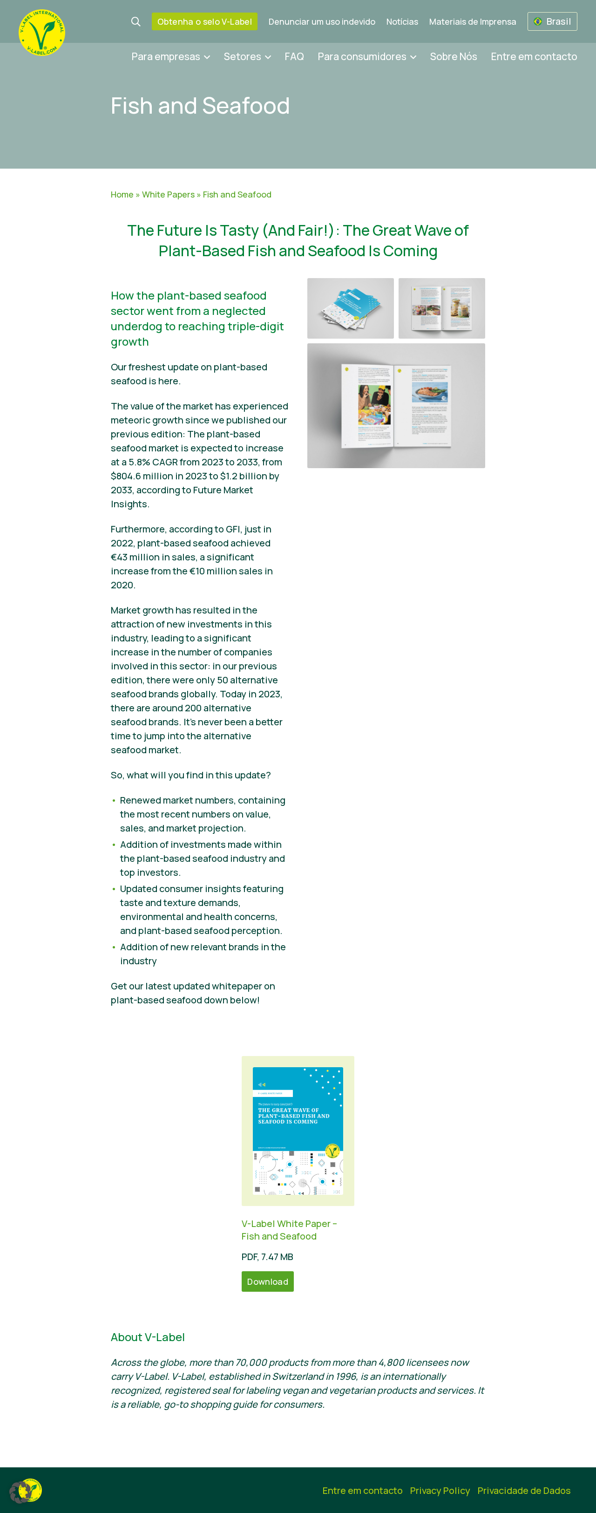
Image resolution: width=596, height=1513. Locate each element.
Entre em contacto (534, 56)
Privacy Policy (440, 1490)
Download (267, 1281)
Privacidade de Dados (524, 1490)
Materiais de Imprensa (472, 21)
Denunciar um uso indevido (322, 21)
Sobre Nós (453, 56)
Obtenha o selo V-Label (204, 21)
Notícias (402, 21)
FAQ (294, 56)
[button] (20, 1492)
